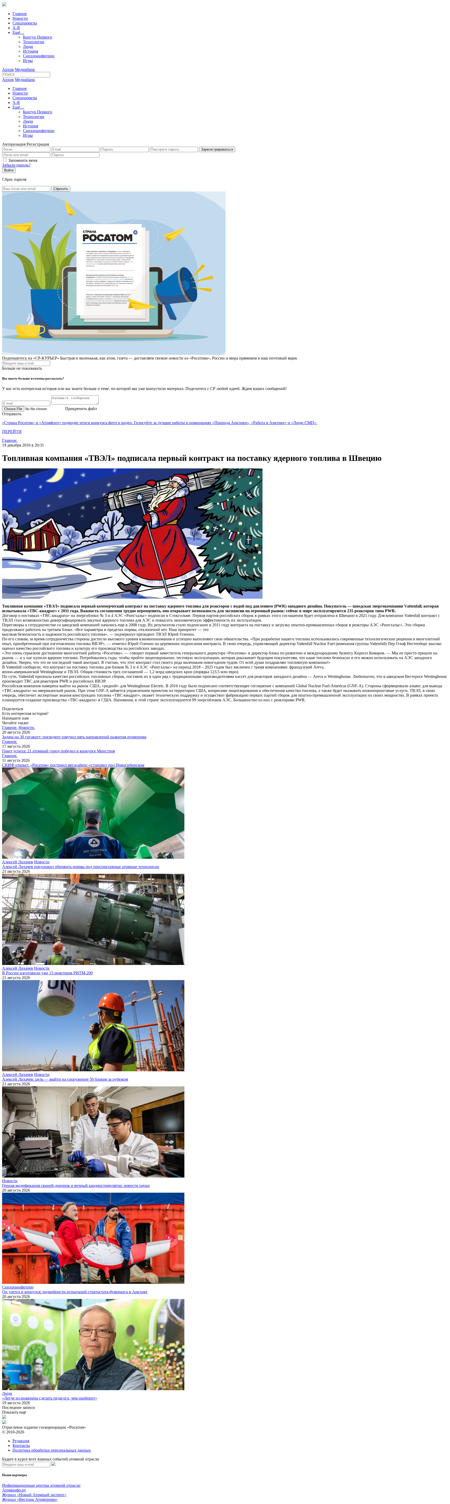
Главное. (9, 440)
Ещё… (18, 32)
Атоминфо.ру (14, 1490)
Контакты (21, 1445)
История (30, 51)
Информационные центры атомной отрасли (41, 1485)
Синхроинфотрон (38, 56)
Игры (28, 60)
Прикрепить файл (81, 408)
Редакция (20, 1441)
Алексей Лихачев (17, 862)
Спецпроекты (24, 23)
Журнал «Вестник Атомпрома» (30, 1499)
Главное (19, 13)
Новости (20, 18)
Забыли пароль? (16, 165)
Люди (28, 46)
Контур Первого (37, 37)
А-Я (16, 28)
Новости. (26, 727)
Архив (8, 69)
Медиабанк (25, 69)
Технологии (33, 42)
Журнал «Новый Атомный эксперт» (34, 1495)
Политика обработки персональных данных (51, 1450)
